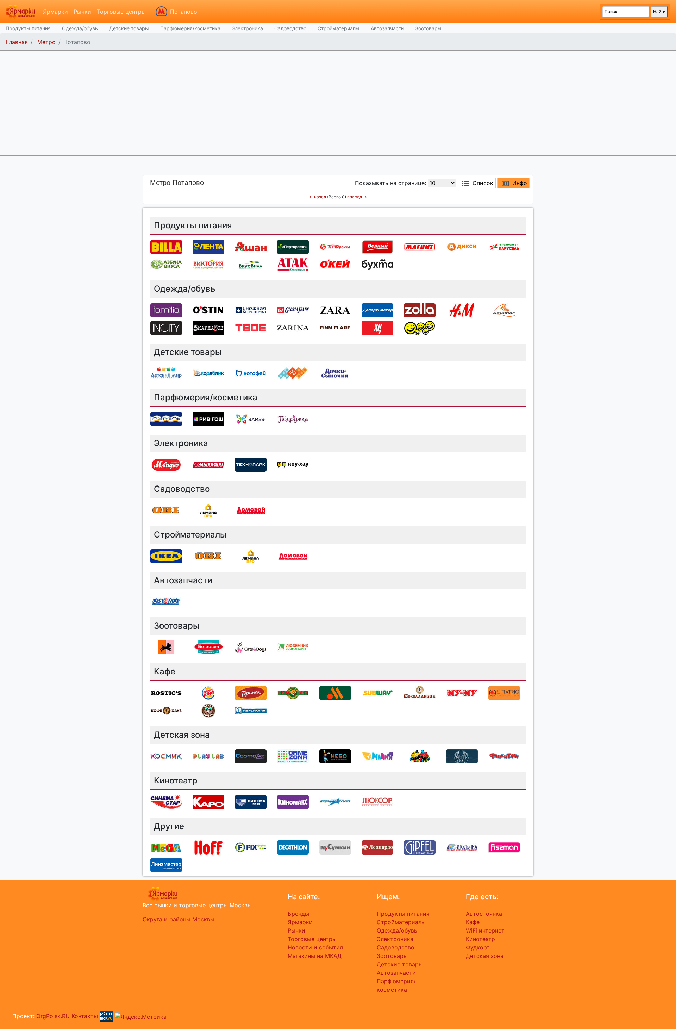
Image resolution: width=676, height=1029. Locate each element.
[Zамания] (377, 755)
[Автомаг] (166, 601)
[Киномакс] (293, 801)
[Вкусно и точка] (335, 692)
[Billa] (166, 246)
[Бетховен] (208, 646)
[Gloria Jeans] (293, 309)
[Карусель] (504, 246)
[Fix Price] (250, 847)
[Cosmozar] (250, 755)
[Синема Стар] (166, 801)
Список (482, 182)
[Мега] (166, 847)
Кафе (473, 922)
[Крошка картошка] (293, 692)
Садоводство (290, 28)
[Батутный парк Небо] (335, 755)
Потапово (183, 11)
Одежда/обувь (80, 28)
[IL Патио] (504, 692)
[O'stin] (208, 309)
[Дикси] (462, 246)
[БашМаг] (504, 309)
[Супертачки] (419, 755)
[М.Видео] (166, 464)
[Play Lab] (208, 755)
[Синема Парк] (250, 801)
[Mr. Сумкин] (335, 847)
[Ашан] (250, 246)
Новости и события (315, 947)
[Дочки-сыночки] (335, 372)
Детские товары (129, 28)
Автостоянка (484, 913)
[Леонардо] (377, 847)
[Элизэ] (250, 418)
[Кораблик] (208, 372)
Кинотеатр (480, 938)
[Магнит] (419, 246)
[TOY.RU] (293, 372)
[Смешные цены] (419, 327)
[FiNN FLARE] (335, 327)
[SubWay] (377, 692)
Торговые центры (121, 11)
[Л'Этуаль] (166, 418)
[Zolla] (419, 309)
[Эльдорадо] (208, 464)
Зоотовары (428, 28)
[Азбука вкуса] (166, 263)
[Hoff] (208, 847)
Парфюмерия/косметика (190, 28)
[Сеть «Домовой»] (250, 509)
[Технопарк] (250, 464)
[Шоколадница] (419, 692)
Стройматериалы (338, 28)
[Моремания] (250, 709)
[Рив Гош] (208, 418)
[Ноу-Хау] (293, 464)
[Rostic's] (166, 692)
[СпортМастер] (377, 309)
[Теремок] (250, 692)
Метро (46, 41)
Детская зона (484, 955)
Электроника (247, 28)
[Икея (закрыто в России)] (166, 555)
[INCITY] (166, 327)
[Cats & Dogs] (250, 646)
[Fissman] (504, 847)
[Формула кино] (335, 801)
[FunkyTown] (504, 755)
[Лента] (208, 246)
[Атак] (293, 263)
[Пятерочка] (335, 246)
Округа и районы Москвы (178, 919)
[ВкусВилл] (250, 263)
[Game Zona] (293, 755)
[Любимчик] (293, 646)
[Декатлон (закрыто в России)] (293, 847)
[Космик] (166, 755)
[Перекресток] (293, 246)
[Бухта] (377, 263)
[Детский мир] (166, 372)
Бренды (298, 913)
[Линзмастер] (166, 864)
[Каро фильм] (208, 801)
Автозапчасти (387, 28)
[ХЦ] (377, 327)
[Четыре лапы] (166, 646)
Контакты (84, 1016)
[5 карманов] (208, 327)
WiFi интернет (485, 930)
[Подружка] (293, 418)
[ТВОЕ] (250, 327)
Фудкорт (478, 947)
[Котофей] (250, 372)
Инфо (519, 182)
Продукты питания (28, 28)
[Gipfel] (419, 847)
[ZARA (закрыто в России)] (335, 309)
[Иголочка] (462, 847)
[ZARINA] (293, 327)
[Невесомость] (462, 755)
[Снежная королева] (250, 309)
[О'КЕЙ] (335, 263)
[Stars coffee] (208, 709)
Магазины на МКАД (315, 955)
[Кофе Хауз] (166, 709)
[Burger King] (208, 692)
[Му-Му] (462, 692)
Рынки (82, 11)
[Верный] (377, 246)
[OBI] (166, 509)
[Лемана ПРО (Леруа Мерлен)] (208, 509)
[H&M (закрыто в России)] (462, 309)
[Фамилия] (166, 309)
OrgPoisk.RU (53, 1016)
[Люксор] (377, 801)
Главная (17, 41)
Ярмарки (55, 11)
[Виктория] (208, 263)
